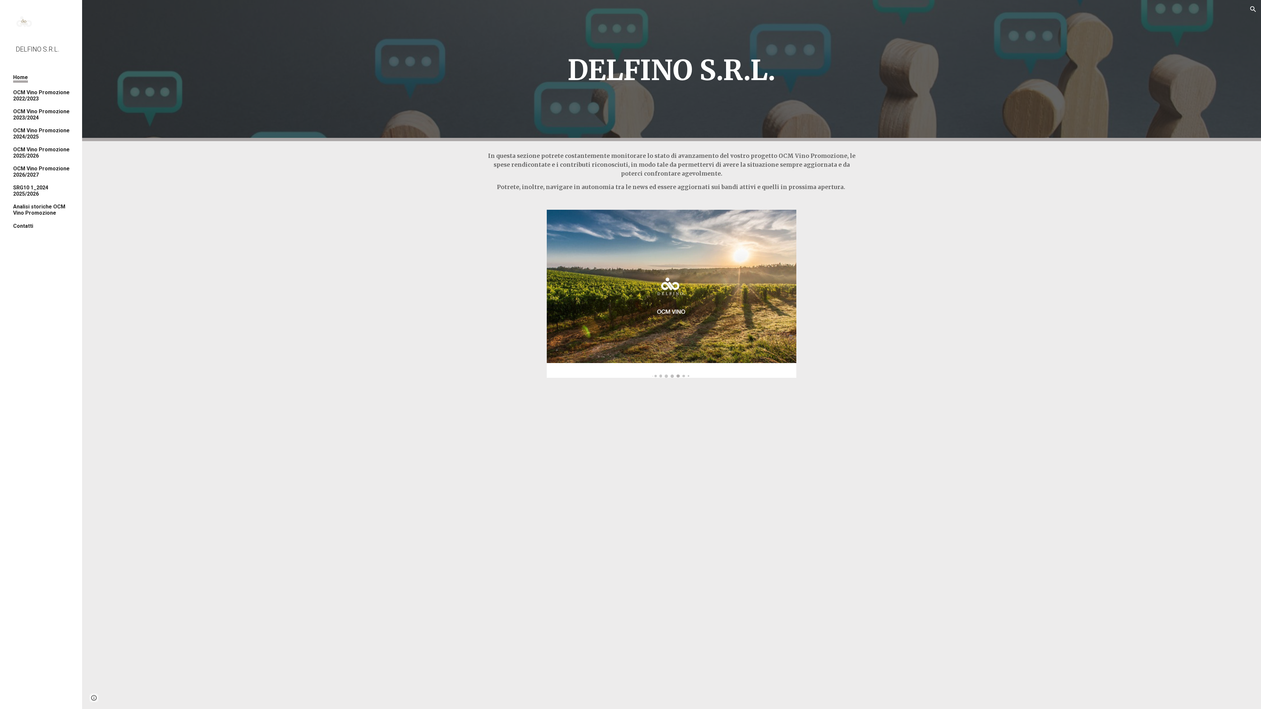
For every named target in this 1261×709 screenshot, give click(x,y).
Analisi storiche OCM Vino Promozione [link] (39, 210)
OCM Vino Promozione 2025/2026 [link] (41, 152)
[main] (671, 71)
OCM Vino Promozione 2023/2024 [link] (41, 114)
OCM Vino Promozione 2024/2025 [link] (41, 133)
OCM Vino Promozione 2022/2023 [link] (41, 95)
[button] (1253, 9)
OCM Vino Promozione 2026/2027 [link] (41, 171)
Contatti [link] (23, 226)
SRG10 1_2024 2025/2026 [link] (30, 190)
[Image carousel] (671, 293)
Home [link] (20, 77)
